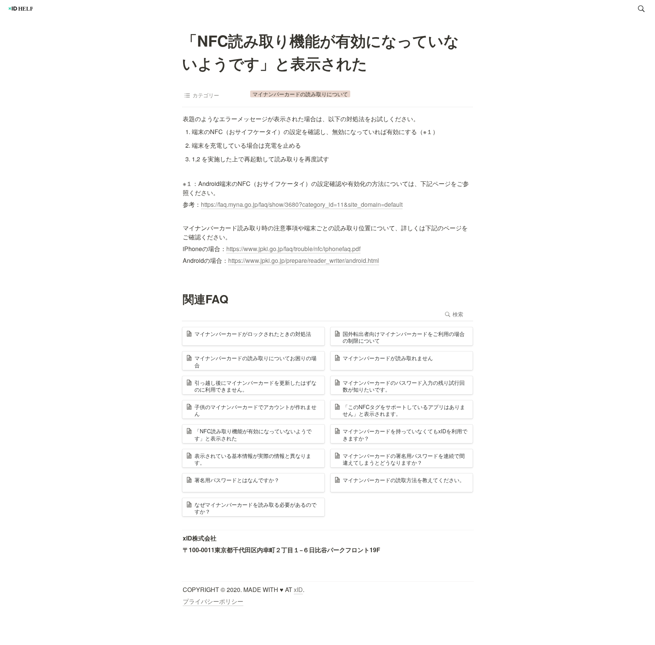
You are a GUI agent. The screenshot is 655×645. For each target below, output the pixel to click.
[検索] (641, 8)
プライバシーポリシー (213, 601)
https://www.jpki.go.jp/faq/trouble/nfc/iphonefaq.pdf (293, 248)
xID (298, 589)
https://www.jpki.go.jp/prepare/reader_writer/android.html (303, 260)
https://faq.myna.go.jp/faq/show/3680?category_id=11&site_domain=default (302, 204)
